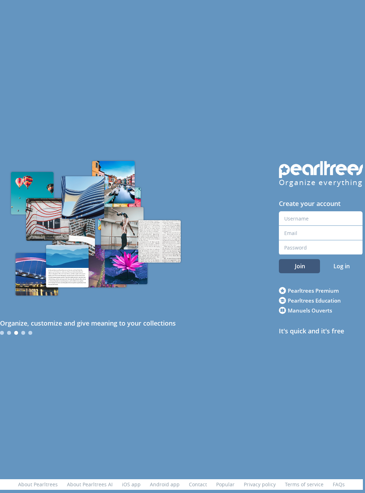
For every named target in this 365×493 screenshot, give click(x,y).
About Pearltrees (38, 484)
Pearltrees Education (314, 300)
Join (300, 266)
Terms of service (304, 484)
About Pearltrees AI (90, 484)
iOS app (131, 484)
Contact (198, 484)
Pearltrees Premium (313, 290)
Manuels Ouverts (310, 310)
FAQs (339, 484)
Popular (225, 484)
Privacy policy (260, 484)
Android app (165, 484)
